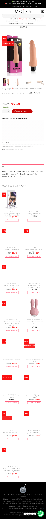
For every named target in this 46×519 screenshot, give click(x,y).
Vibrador (22, 149)
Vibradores (30, 146)
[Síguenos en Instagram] (36, 24)
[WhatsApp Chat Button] (40, 513)
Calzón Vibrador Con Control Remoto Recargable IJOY (12, 214)
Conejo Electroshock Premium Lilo (34, 322)
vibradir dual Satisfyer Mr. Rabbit (11, 286)
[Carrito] (42, 11)
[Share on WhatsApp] (3, 154)
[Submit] (41, 16)
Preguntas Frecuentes (30, 512)
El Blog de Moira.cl (23, 515)
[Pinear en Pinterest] (18, 154)
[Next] (41, 54)
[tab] (23, 166)
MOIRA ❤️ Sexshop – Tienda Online (17, 88)
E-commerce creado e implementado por (25, 508)
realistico (16, 149)
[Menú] (3, 10)
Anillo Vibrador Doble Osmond (12, 360)
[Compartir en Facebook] (7, 154)
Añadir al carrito (22, 111)
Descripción (5, 166)
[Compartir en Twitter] (10, 154)
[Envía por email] (14, 154)
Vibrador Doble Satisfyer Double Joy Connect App (34, 433)
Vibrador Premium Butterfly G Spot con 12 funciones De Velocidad (11, 323)
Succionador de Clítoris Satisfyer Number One (34, 286)
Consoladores (13, 90)
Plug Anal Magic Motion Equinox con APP (34, 250)
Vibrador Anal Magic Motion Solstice (34, 397)
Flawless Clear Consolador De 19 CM (34, 360)
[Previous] (5, 54)
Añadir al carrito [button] (11, 220)
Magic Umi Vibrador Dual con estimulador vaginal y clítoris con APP (11, 470)
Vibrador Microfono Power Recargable (34, 214)
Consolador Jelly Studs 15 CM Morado (11, 397)
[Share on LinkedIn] (21, 154)
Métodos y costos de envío (10, 514)
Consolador (10, 149)
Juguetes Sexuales (35, 88)
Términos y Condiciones (16, 512)
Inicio (3, 88)
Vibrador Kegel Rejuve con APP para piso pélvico (11, 433)
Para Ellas (4, 90)
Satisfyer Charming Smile (12, 249)
